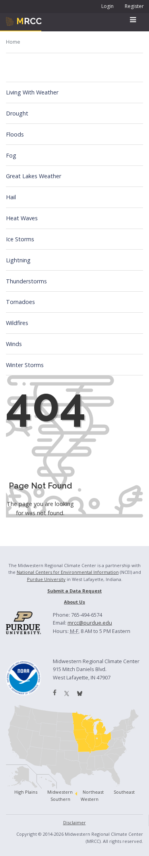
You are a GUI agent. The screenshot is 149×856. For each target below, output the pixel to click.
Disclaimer (74, 822)
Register (134, 6)
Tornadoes (20, 302)
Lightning (18, 260)
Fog (11, 155)
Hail (11, 197)
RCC (29, 21)
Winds (14, 344)
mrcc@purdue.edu (90, 622)
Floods (15, 134)
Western (90, 799)
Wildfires (17, 323)
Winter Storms (25, 365)
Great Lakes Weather (33, 176)
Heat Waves (22, 218)
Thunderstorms (26, 281)
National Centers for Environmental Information (68, 572)
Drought (17, 113)
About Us (74, 602)
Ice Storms (20, 239)
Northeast (93, 792)
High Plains (25, 792)
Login (107, 6)
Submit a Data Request (74, 591)
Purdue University (46, 579)
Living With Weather (32, 92)
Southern (60, 799)
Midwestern (60, 792)
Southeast (124, 792)
